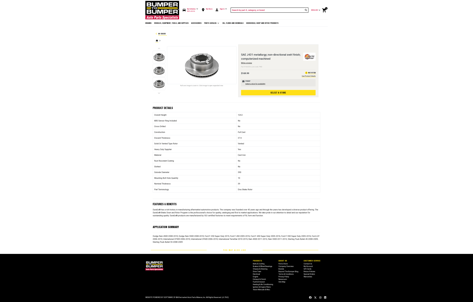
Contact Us (308, 264)
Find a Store (283, 264)
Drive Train (257, 271)
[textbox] (267, 10)
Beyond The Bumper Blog (288, 271)
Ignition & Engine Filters (262, 287)
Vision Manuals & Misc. (261, 290)
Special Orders (309, 274)
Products (257, 260)
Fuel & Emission (259, 282)
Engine (255, 277)
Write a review (246, 63)
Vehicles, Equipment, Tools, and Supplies (171, 23)
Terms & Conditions (286, 274)
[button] (190, 10)
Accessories (196, 23)
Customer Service (312, 260)
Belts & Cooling (258, 264)
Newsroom (283, 279)
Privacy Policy (284, 277)
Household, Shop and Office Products (262, 23)
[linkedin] (325, 297)
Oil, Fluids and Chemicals (233, 23)
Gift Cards (307, 269)
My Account (308, 266)
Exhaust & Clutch (259, 279)
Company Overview (286, 266)
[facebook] (310, 297)
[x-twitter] (315, 297)
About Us (283, 260)
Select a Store (278, 92)
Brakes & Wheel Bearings (262, 266)
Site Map (282, 282)
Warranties (308, 277)
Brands (148, 23)
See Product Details (309, 76)
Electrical (256, 274)
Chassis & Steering (260, 269)
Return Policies (309, 271)
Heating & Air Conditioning (263, 284)
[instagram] (320, 297)
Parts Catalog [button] (212, 23)
